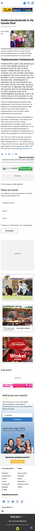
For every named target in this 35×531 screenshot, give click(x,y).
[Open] (32, 3)
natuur (23, 159)
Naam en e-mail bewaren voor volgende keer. (17, 225)
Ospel (27, 159)
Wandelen (31, 159)
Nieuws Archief (26, 157)
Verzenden (9, 231)
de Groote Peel (18, 159)
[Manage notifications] (31, 527)
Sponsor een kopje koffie (14, 428)
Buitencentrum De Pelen (8, 159)
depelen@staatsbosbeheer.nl (21, 148)
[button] (2, 154)
